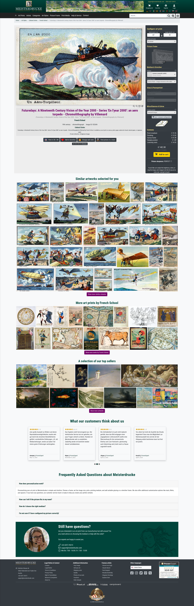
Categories (36, 16)
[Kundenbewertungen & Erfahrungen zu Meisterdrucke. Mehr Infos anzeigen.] (169, 570)
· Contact (46, 565)
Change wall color (87, 140)
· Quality (75, 573)
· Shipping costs (77, 570)
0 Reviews (84, 144)
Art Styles (45, 16)
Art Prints (21, 16)
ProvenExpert (39, 455)
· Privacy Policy (48, 573)
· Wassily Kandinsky (107, 573)
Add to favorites (69, 140)
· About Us (47, 580)
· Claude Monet (106, 568)
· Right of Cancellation (50, 575)
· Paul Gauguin (106, 570)
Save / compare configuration (162, 117)
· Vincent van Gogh (107, 565)
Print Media (66, 16)
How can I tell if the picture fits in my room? (35, 499)
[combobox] (161, 41)
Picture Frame (55, 16)
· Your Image (76, 565)
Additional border (151, 39)
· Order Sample (77, 580)
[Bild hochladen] (178, 16)
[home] (15, 15)
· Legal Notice (48, 568)
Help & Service (76, 16)
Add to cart (162, 154)
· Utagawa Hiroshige (107, 575)
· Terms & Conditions (50, 570)
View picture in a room (107, 140)
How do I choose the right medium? (32, 506)
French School (43, 20)
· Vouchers (76, 577)
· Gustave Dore (106, 577)
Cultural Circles (33, 20)
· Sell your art (76, 568)
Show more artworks (97, 411)
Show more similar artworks (97, 294)
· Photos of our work (78, 575)
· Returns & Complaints (50, 577)
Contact (86, 15)
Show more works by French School (97, 352)
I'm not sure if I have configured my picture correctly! (39, 513)
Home (17, 20)
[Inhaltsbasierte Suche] (173, 16)
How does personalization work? (31, 483)
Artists (28, 16)
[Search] (169, 16)
